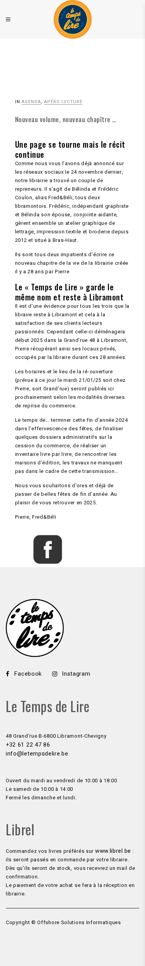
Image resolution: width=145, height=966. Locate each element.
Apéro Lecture (63, 101)
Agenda (31, 101)
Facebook (28, 673)
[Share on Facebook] (47, 562)
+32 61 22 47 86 (28, 744)
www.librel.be (113, 851)
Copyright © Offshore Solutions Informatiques (63, 922)
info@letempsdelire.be (37, 753)
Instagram (76, 673)
